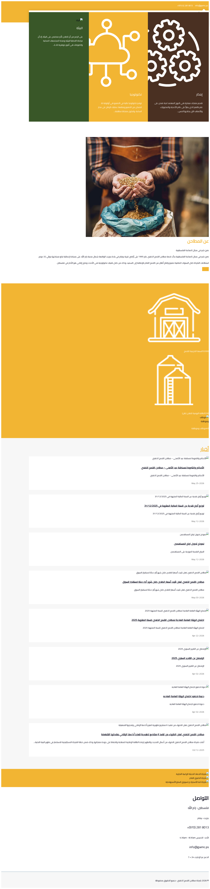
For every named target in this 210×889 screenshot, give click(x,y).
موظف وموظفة (198, 428)
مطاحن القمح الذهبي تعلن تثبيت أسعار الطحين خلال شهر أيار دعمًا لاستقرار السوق (163, 581)
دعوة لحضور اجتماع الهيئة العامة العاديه (183, 696)
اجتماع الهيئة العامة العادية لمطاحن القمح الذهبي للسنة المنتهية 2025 (168, 620)
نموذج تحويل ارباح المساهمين (189, 543)
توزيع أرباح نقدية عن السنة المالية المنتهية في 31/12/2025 (174, 505)
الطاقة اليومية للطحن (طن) (193, 413)
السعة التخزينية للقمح (193, 351)
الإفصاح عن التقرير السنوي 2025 (188, 658)
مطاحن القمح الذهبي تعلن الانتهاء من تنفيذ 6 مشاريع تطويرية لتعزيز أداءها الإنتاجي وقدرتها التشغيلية (152, 734)
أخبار (204, 449)
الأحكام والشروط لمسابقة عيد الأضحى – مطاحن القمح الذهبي (172, 467)
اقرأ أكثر (205, 269)
